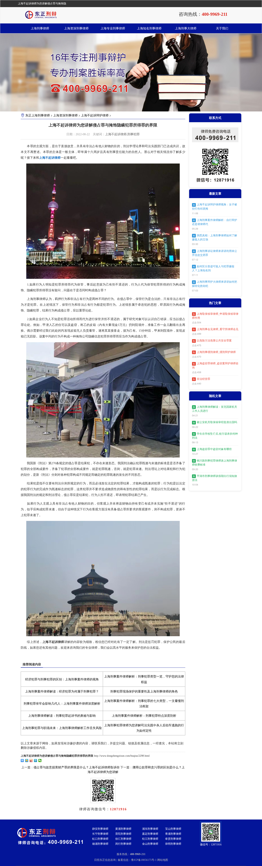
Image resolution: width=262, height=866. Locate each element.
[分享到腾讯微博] (35, 760)
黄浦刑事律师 (123, 828)
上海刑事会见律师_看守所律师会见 (215, 329)
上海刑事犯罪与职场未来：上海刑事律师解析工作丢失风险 (62, 728)
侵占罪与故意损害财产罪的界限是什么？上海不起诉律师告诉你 (76, 767)
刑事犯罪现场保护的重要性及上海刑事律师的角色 (144, 691)
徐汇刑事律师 (123, 838)
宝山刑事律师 (173, 828)
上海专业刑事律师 (113, 28)
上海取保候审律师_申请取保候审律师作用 (215, 315)
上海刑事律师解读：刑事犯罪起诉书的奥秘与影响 (62, 715)
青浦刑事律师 (173, 833)
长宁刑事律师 (100, 833)
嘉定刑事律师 (150, 833)
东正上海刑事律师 (37, 115)
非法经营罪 (201, 379)
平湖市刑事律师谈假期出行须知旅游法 (214, 478)
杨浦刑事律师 (100, 843)
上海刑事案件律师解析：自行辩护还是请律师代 (214, 222)
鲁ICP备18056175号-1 (144, 860)
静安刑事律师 (100, 828)
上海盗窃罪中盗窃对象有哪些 (212, 449)
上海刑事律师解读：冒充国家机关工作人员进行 (214, 408)
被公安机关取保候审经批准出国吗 (215, 422)
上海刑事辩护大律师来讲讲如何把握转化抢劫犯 (214, 283)
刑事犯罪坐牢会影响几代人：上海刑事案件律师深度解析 (62, 703)
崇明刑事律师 (173, 843)
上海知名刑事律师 (149, 28)
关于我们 (222, 28)
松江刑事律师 (150, 838)
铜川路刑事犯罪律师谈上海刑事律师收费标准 (214, 462)
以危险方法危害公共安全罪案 (212, 340)
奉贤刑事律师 (173, 838)
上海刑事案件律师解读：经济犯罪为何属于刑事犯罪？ (62, 691)
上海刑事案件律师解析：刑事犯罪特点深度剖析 (144, 715)
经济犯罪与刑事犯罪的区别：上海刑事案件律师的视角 (62, 679)
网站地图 (162, 860)
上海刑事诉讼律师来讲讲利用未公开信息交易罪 (214, 253)
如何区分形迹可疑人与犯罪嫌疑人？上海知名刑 (213, 268)
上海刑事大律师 (185, 28)
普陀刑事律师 (123, 833)
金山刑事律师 (150, 843)
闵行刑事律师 (123, 843)
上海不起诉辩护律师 (95, 115)
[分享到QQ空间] (26, 760)
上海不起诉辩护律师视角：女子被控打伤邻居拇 (214, 206)
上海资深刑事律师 (76, 28)
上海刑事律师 (40, 28)
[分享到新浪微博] (31, 760)
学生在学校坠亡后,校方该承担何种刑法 (215, 435)
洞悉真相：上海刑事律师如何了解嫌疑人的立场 (214, 237)
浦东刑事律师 (150, 828)
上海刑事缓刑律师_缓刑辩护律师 (214, 352)
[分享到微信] (40, 760)
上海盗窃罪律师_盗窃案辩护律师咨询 (215, 365)
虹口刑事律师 (100, 838)
